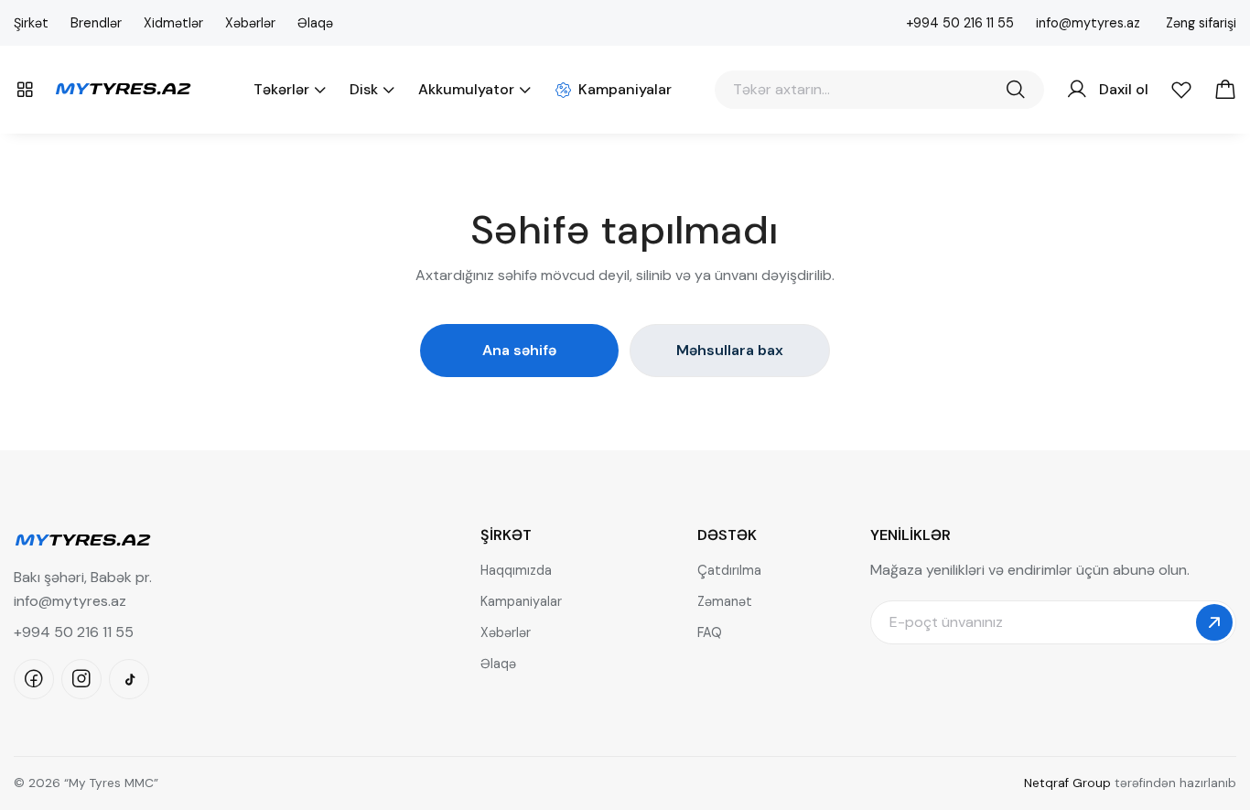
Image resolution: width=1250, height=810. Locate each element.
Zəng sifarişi (1201, 23)
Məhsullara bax (729, 350)
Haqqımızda (516, 570)
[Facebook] (34, 679)
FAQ (709, 632)
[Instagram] (81, 679)
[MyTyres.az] (122, 86)
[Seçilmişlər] (1181, 90)
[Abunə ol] (1214, 622)
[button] (25, 90)
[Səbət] (1225, 90)
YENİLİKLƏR (910, 535)
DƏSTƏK (727, 535)
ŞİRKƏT (506, 535)
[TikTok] (129, 679)
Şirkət (31, 23)
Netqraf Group (1067, 783)
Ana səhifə (519, 350)
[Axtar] (1016, 90)
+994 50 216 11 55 (960, 23)
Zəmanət (724, 601)
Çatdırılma (729, 570)
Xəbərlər (250, 23)
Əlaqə (315, 23)
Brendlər (96, 23)
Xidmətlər (173, 23)
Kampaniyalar (521, 601)
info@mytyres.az (1088, 23)
